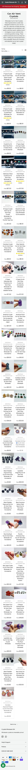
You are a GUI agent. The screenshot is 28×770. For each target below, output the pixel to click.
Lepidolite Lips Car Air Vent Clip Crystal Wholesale (7, 640)
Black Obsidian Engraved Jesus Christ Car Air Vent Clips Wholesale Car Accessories (7, 676)
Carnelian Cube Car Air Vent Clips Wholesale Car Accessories (8, 443)
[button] (25, 2)
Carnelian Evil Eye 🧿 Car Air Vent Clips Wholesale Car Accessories (20, 443)
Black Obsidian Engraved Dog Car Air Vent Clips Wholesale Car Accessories (8, 474)
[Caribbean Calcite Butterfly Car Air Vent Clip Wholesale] (20, 366)
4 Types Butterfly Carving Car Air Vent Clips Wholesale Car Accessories (20, 411)
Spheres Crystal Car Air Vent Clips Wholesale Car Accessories (20, 111)
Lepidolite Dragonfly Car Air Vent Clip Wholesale (20, 473)
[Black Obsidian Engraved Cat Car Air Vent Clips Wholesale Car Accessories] (8, 490)
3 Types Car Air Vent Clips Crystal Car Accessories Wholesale (20, 283)
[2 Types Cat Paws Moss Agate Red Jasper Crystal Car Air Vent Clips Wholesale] (20, 334)
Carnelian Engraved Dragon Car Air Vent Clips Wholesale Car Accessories (8, 708)
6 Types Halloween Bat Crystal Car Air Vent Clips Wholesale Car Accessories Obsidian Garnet (7, 285)
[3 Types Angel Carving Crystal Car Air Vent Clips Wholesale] (20, 132)
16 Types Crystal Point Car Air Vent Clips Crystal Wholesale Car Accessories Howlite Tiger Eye (8, 214)
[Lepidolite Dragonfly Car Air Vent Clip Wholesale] (20, 459)
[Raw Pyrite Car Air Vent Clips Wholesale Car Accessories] (20, 659)
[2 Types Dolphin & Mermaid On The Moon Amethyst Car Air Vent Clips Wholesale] (20, 626)
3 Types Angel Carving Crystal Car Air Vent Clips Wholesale (20, 146)
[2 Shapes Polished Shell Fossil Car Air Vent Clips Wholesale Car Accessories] (20, 593)
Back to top (13, 724)
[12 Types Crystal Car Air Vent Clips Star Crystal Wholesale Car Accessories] (20, 62)
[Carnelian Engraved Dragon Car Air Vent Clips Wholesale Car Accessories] (8, 693)
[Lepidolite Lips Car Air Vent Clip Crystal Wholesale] (8, 626)
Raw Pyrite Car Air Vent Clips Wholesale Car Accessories (20, 674)
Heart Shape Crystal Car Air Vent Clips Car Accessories (20, 176)
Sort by (3, 49)
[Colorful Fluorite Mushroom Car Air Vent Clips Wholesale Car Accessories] (8, 334)
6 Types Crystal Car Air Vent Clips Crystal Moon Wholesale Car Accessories (8, 112)
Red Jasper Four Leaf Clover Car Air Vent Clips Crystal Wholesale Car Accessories (7, 609)
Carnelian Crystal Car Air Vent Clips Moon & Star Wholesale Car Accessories (8, 247)
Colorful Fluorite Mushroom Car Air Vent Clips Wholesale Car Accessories (7, 349)
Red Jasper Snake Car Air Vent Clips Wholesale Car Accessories (8, 568)
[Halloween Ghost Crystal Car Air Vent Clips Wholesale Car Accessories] (8, 162)
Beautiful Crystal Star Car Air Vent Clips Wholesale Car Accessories (20, 211)
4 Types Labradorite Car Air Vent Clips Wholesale (8, 380)
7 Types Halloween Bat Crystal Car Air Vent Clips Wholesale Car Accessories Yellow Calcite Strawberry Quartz (20, 573)
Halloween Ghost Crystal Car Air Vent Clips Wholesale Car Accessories (8, 177)
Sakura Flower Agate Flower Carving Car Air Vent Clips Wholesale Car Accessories (8, 412)
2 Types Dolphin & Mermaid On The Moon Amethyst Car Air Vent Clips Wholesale (20, 642)
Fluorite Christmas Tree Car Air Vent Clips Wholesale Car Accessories (20, 537)
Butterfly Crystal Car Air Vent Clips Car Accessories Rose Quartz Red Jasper (8, 318)
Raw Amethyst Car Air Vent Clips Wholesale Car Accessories (8, 536)
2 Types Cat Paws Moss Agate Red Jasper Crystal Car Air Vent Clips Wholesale (20, 349)
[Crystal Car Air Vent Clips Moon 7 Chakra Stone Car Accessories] (8, 132)
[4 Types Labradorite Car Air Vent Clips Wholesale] (8, 366)
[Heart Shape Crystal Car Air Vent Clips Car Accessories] (20, 162)
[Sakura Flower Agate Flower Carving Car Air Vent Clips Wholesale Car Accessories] (8, 396)
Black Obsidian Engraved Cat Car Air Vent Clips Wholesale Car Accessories (8, 506)
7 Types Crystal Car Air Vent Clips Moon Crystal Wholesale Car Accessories (8, 77)
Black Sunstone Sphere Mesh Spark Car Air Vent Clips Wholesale (20, 506)
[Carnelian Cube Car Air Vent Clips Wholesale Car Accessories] (8, 429)
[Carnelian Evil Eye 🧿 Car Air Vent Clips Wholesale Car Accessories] (20, 429)
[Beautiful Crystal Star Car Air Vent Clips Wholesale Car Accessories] (20, 197)
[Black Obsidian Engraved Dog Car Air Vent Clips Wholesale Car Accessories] (8, 459)
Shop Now (23, 6)
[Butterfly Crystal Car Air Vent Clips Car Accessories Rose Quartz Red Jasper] (8, 303)
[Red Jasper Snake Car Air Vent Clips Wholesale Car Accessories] (8, 554)
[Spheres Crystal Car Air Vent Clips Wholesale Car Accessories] (20, 97)
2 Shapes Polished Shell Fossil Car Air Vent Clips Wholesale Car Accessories (20, 609)
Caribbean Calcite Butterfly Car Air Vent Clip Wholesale (20, 380)
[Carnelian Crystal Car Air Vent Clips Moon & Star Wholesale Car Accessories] (8, 232)
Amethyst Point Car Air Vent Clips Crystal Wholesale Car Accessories (20, 318)
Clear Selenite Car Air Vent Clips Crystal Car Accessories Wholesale (20, 247)
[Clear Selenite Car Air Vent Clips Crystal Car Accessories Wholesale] (20, 232)
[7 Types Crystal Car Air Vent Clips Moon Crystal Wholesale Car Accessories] (8, 62)
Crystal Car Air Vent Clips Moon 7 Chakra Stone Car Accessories (7, 146)
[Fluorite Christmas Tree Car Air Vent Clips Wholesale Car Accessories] (20, 522)
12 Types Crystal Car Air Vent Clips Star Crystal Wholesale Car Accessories (20, 77)
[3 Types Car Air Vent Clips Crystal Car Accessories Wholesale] (20, 267)
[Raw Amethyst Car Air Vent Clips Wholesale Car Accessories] (8, 522)
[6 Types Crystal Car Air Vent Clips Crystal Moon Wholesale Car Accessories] (8, 97)
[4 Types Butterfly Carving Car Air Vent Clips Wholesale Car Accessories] (20, 396)
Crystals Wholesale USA (10, 766)
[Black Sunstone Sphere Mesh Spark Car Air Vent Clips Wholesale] (20, 490)
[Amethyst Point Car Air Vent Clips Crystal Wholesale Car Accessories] (20, 303)
